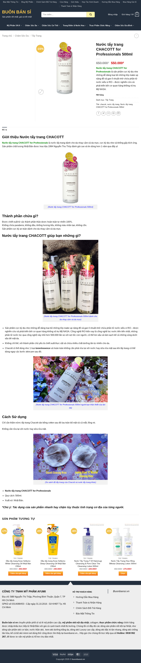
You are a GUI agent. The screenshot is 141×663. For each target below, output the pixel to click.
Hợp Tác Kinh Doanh (90, 2)
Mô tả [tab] (4, 130)
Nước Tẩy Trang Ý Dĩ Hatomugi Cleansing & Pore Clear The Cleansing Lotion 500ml (88, 563)
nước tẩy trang (113, 104)
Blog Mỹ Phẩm (27, 2)
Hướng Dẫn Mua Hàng (111, 2)
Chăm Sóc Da (31, 25)
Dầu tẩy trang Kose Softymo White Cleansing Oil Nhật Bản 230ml (18, 563)
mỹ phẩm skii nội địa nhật (75, 622)
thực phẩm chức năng (111, 622)
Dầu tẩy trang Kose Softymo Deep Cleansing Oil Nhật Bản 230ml (53, 563)
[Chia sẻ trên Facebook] (98, 113)
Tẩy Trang (36, 36)
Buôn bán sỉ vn (10, 622)
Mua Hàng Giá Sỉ (129, 2)
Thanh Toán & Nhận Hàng (71, 6)
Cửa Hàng (64, 2)
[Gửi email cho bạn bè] (108, 113)
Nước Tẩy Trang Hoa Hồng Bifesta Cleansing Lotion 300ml (122, 562)
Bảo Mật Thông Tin (10, 2)
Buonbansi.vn (121, 591)
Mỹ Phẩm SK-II (13, 25)
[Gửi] (90, 14)
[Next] (139, 552)
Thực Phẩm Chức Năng (99, 25)
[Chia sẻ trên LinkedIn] (118, 113)
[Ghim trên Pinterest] (113, 113)
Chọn (123, 573)
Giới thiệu (75, 2)
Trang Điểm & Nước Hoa (73, 25)
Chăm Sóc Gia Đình (123, 25)
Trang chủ (7, 36)
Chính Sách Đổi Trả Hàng (46, 2)
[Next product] (136, 36)
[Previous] (2, 552)
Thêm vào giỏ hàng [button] (18, 573)
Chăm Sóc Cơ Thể (50, 25)
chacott (103, 104)
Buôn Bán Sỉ (16, 12)
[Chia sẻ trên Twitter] (103, 113)
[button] (113, 14)
